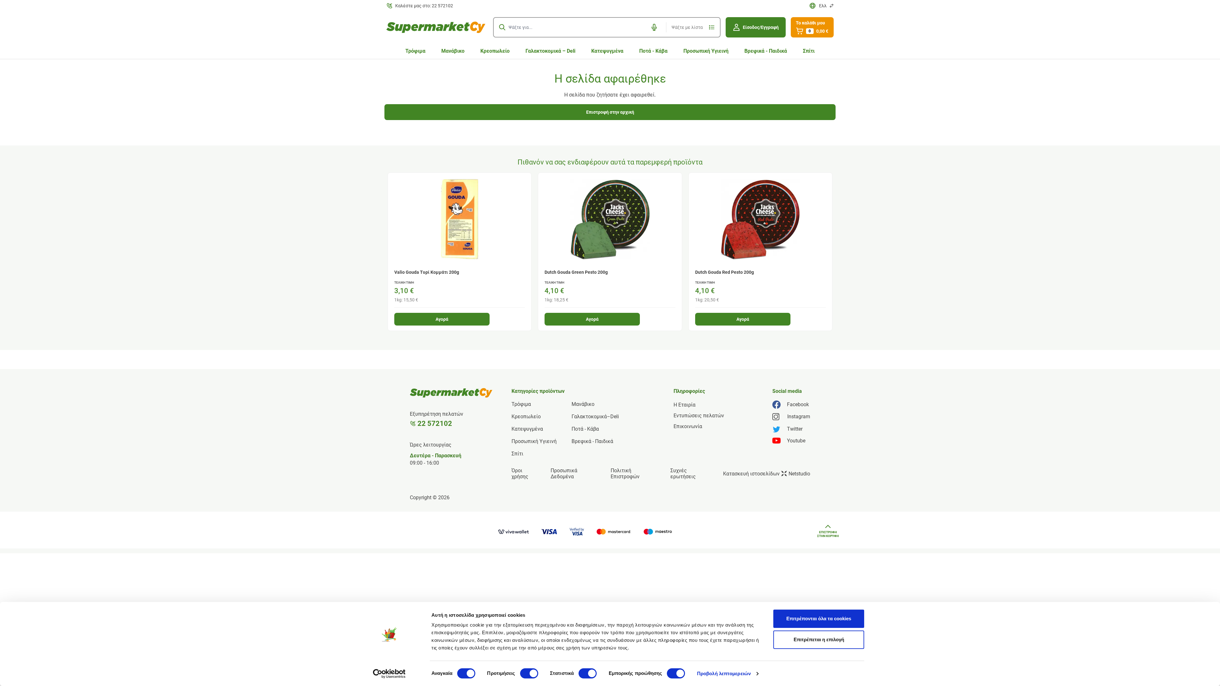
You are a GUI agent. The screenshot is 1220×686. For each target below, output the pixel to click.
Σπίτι (809, 51)
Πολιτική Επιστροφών (625, 473)
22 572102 (434, 423)
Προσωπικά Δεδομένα (564, 473)
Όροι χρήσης (520, 473)
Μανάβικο (452, 51)
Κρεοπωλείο (495, 51)
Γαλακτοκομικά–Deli (595, 417)
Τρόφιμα (415, 51)
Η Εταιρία (684, 405)
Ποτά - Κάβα (653, 51)
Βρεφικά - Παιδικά (765, 51)
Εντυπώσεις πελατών (699, 416)
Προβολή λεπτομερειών (724, 673)
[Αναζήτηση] (502, 27)
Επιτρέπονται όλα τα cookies (818, 618)
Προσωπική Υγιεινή (706, 51)
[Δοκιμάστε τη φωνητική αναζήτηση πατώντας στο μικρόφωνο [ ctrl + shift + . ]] (654, 27)
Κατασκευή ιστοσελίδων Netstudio (766, 474)
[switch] (529, 673)
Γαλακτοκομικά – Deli (550, 51)
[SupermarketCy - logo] (451, 393)
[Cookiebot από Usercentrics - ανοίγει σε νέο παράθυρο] (389, 673)
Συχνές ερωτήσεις (683, 473)
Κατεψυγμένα (607, 51)
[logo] (435, 27)
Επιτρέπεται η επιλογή (819, 639)
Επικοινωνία (688, 426)
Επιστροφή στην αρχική (610, 112)
